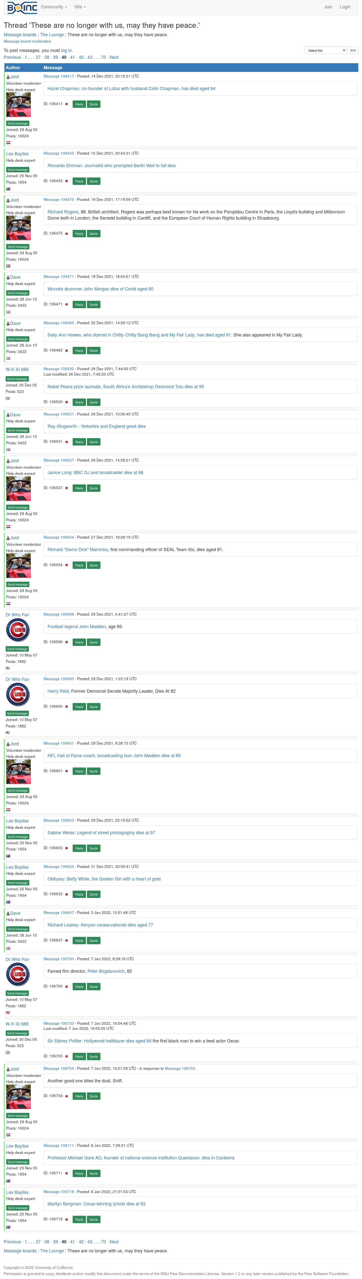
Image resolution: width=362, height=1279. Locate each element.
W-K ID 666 (17, 369)
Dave (15, 276)
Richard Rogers (63, 211)
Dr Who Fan (17, 614)
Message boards (20, 34)
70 (103, 57)
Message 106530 (59, 368)
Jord (14, 76)
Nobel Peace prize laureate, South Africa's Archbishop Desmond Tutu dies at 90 (126, 386)
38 (46, 57)
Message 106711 (59, 1145)
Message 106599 (59, 614)
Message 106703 (59, 1023)
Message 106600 (59, 678)
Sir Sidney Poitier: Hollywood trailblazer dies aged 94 (99, 1040)
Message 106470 (59, 199)
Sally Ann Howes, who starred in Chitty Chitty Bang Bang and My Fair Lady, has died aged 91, (140, 334)
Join (328, 6)
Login (345, 6)
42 (81, 57)
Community (53, 6)
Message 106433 (59, 153)
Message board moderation (27, 41)
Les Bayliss (17, 153)
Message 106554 (59, 537)
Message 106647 (59, 912)
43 (89, 57)
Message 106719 (59, 1191)
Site (78, 6)
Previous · (14, 57)
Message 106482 (59, 322)
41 (72, 57)
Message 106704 (59, 1068)
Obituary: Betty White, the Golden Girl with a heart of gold (104, 878)
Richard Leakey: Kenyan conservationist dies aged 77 (100, 924)
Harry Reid (58, 690)
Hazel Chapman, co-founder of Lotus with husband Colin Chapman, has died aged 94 (131, 88)
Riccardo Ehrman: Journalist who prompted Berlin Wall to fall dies (112, 165)
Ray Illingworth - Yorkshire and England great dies (97, 426)
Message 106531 (59, 413)
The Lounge (52, 34)
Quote (94, 104)
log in (66, 50)
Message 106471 (59, 276)
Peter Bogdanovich (106, 971)
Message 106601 (59, 743)
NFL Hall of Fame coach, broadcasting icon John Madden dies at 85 (114, 755)
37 (38, 57)
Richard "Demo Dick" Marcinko (78, 549)
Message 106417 (59, 76)
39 (55, 57)
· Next (113, 57)
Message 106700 (59, 958)
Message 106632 (59, 866)
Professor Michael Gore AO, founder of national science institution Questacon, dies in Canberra (141, 1157)
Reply (79, 104)
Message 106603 (59, 820)
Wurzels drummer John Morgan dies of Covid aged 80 (100, 288)
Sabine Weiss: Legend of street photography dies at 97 (101, 832)
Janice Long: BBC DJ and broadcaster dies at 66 (95, 472)
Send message (18, 123)
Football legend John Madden (77, 626)
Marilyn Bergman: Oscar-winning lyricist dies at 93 (97, 1203)
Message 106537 (59, 460)
